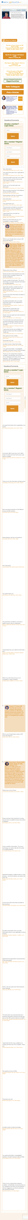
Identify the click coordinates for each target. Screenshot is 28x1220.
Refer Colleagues (13, 86)
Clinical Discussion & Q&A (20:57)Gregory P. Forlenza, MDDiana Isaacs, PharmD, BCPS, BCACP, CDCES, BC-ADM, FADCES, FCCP (14, 73)
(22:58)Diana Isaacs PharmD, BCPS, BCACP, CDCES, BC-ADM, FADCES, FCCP (15, 47)
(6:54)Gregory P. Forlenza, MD (15, 64)
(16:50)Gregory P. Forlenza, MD (14, 56)
